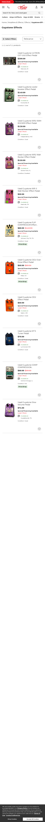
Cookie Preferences (13, 815)
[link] (29, 54)
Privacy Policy (22, 808)
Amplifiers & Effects (15, 22)
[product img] (10, 61)
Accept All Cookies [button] (33, 819)
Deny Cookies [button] (12, 819)
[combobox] (32, 39)
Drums (37, 17)
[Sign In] (36, 7)
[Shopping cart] (41, 7)
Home (4, 22)
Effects (27, 22)
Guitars (5, 17)
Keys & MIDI (28, 17)
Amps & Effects (16, 17)
